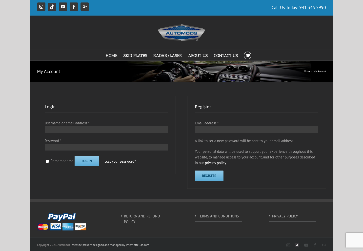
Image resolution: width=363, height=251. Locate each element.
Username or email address (67, 123)
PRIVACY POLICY (285, 216)
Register (209, 176)
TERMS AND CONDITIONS (218, 216)
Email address (206, 123)
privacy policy (215, 162)
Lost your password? (120, 161)
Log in (87, 161)
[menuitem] (114, 55)
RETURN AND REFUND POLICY (142, 219)
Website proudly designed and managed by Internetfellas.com (110, 245)
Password (53, 140)
